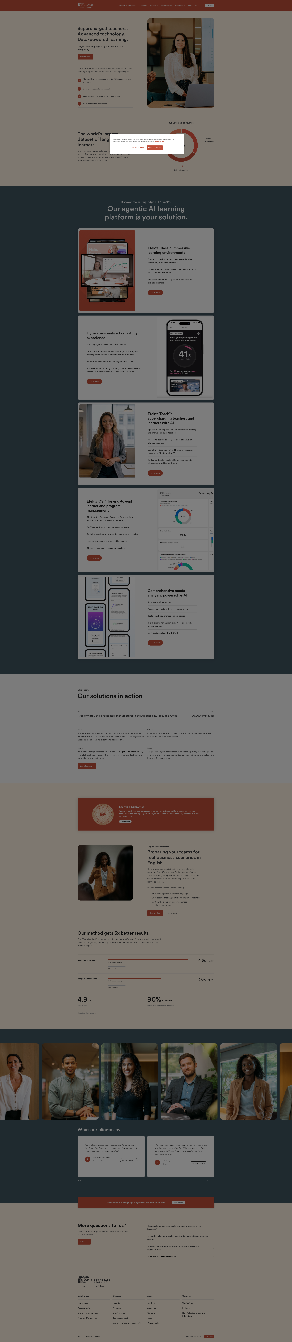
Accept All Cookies (154, 148)
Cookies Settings (138, 147)
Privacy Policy (159, 141)
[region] (147, 144)
